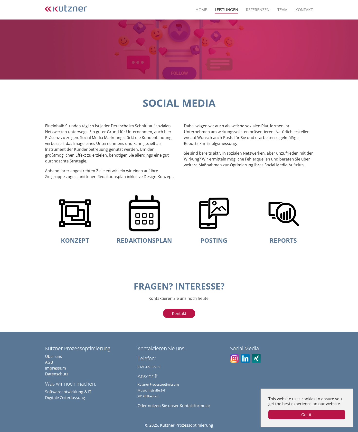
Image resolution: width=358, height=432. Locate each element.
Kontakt (179, 313)
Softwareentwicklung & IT (68, 391)
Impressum (55, 368)
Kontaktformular (195, 405)
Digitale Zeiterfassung (65, 397)
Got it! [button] (306, 414)
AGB (49, 362)
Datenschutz (56, 374)
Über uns (53, 356)
